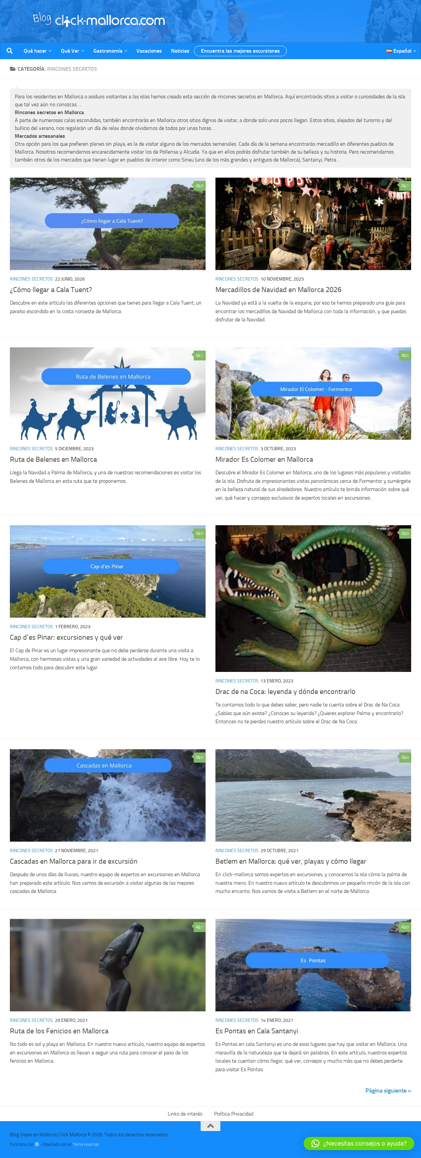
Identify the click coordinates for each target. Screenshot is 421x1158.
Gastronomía (107, 51)
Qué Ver (70, 51)
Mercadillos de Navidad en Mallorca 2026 (278, 289)
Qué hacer (35, 51)
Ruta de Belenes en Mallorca (53, 459)
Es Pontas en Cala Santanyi (256, 1031)
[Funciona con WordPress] (37, 1144)
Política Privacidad (233, 1114)
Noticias (180, 51)
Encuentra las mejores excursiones (240, 51)
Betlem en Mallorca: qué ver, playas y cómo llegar (290, 861)
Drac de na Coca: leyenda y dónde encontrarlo (285, 691)
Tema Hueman (86, 1144)
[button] (359, 1143)
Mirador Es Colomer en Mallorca (264, 459)
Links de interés (185, 1114)
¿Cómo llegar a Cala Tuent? (51, 289)
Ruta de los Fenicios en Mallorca (59, 1031)
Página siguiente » (388, 1090)
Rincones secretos (31, 279)
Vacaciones (149, 51)
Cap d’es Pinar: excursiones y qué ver (66, 637)
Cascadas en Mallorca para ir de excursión (73, 861)
